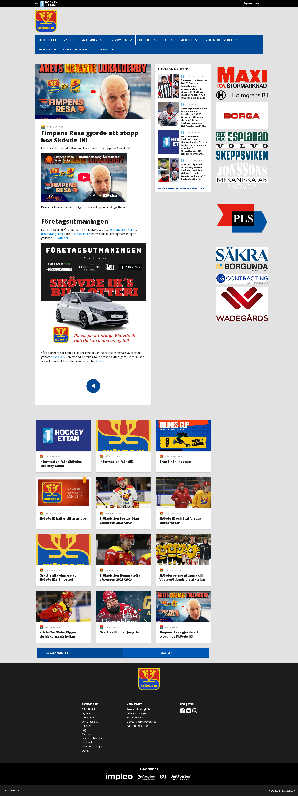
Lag (165, 40)
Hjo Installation (81, 234)
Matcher (186, 40)
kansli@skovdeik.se (145, 721)
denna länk (58, 357)
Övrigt (104, 49)
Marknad (45, 49)
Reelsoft (113, 230)
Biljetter (145, 40)
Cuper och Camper (75, 49)
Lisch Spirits (128, 230)
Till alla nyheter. (56, 652)
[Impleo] (119, 776)
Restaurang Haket (53, 234)
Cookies (273, 790)
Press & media (288, 790)
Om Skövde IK (118, 40)
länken (100, 361)
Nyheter (68, 40)
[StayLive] (147, 776)
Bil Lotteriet (47, 40)
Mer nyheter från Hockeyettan (183, 188)
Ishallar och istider (218, 40)
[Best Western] (176, 776)
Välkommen (89, 40)
